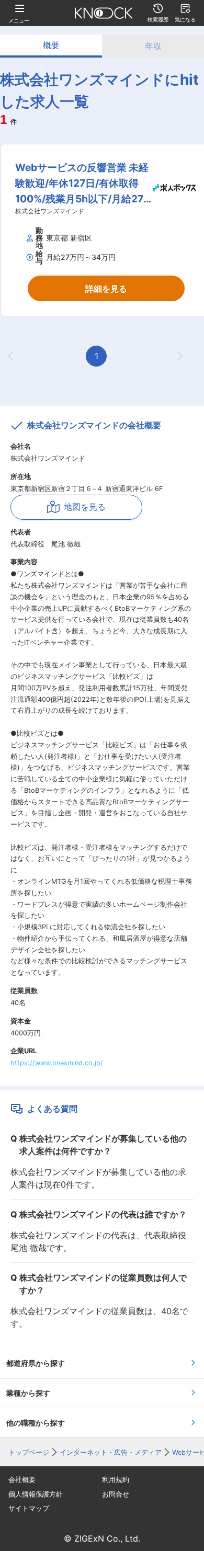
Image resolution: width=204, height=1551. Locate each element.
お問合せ (115, 1494)
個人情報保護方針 (35, 1494)
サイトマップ (28, 1508)
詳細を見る (106, 288)
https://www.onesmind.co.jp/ (56, 1063)
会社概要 (22, 1480)
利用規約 (115, 1480)
